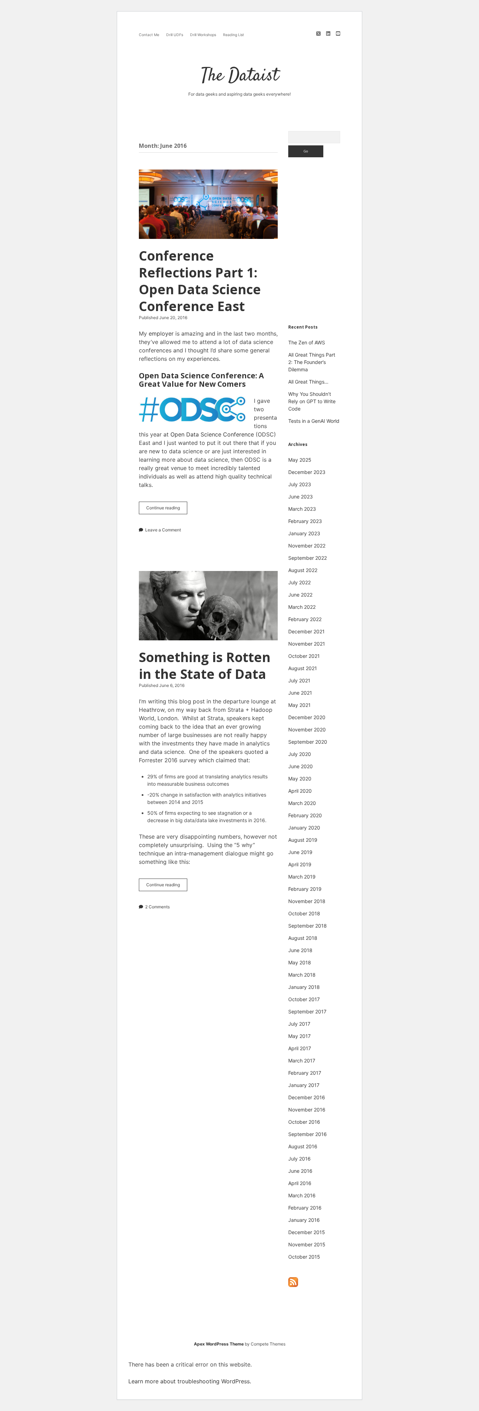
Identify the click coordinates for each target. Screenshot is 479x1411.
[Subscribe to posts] (293, 1285)
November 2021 (306, 644)
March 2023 (302, 509)
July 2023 (299, 484)
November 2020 (307, 729)
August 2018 (302, 938)
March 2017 (301, 1061)
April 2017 (299, 1048)
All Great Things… (308, 382)
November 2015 (306, 1244)
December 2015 (306, 1232)
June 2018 (300, 950)
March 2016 (302, 1195)
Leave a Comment (163, 529)
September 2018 (307, 926)
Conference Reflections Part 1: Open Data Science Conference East (208, 204)
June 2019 (300, 852)
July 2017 (299, 1024)
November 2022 (306, 546)
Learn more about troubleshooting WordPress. (189, 1381)
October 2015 (304, 1257)
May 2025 (299, 460)
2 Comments (157, 906)
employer (161, 333)
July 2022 (299, 582)
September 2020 (307, 742)
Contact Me (149, 35)
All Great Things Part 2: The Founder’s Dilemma (311, 362)
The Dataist (239, 76)
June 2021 (300, 693)
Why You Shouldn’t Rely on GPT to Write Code (312, 401)
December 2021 (306, 631)
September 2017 (307, 1011)
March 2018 (302, 975)
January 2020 (304, 828)
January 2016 (304, 1220)
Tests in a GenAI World (313, 421)
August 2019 (302, 840)
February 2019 (305, 889)
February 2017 (304, 1073)
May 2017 (299, 1036)
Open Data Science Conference (212, 434)
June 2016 (300, 1171)
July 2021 (299, 680)
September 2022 (307, 558)
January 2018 (304, 987)
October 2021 (304, 656)
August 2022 (302, 570)
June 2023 (300, 497)
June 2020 (300, 766)
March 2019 (302, 877)
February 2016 (305, 1208)
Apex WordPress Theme (219, 1344)
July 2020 (299, 754)
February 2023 (305, 521)
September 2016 (307, 1134)
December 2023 (306, 472)
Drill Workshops (203, 35)
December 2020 (306, 717)
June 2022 (300, 595)
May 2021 (299, 705)
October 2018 (304, 913)
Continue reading (166, 509)
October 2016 (304, 1122)
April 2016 (299, 1183)
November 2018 (306, 901)
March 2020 (302, 803)
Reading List (233, 35)
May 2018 (299, 962)
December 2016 (306, 1097)
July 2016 (299, 1159)
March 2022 (302, 607)
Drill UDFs (174, 35)
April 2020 (300, 791)
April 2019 (299, 864)
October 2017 (304, 999)
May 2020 (299, 779)
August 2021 (302, 668)
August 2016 (302, 1146)
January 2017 (303, 1085)
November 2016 (306, 1110)
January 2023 (304, 533)
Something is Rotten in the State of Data (208, 605)
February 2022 (305, 619)
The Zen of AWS (306, 342)
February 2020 (305, 815)
